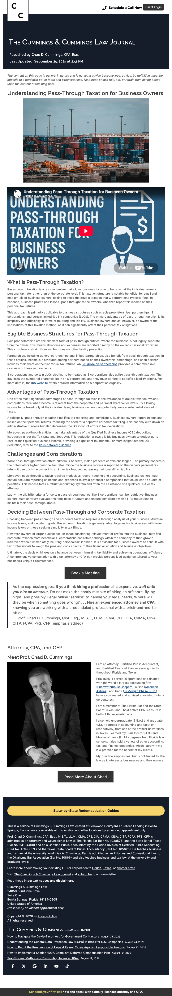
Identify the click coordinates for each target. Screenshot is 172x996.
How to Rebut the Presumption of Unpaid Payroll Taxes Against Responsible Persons (66, 947)
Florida (96, 868)
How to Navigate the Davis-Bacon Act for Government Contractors (53, 936)
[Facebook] (12, 966)
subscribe (85, 874)
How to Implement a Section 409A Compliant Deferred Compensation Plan (58, 952)
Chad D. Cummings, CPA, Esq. (55, 55)
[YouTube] (56, 966)
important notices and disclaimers (48, 880)
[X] (23, 966)
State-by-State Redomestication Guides (86, 810)
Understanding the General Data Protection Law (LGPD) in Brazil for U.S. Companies (65, 942)
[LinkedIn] (45, 966)
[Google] (34, 966)
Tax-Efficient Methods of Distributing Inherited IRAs (43, 958)
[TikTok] (67, 966)
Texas (107, 868)
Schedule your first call (45, 991)
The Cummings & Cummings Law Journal (42, 874)
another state (126, 868)
